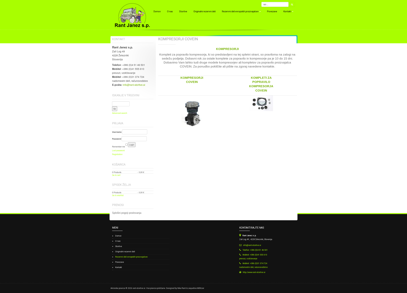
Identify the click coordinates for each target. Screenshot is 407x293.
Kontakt (287, 11)
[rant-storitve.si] (130, 15)
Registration (117, 154)
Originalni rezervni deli (204, 11)
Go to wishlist (118, 195)
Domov (157, 11)
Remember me (118, 146)
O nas (170, 11)
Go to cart (116, 175)
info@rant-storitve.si (134, 85)
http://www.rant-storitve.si (254, 272)
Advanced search (119, 113)
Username (117, 132)
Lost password (118, 150)
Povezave (272, 11)
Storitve (183, 11)
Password (116, 138)
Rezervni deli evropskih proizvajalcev (240, 11)
